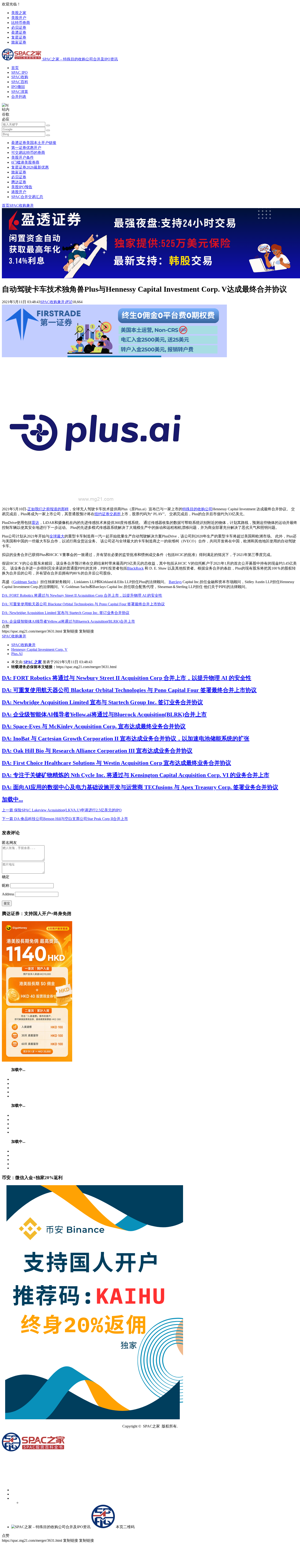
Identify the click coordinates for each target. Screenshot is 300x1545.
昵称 (5, 885)
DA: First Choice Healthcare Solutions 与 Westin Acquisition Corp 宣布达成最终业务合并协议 (116, 763)
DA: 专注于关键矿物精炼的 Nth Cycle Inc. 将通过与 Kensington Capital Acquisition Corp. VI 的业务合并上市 (135, 775)
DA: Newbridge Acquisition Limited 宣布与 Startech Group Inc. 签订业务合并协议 (65, 613)
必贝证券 (18, 27)
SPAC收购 (19, 77)
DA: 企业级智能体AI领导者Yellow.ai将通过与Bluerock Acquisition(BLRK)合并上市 (68, 621)
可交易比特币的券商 (28, 152)
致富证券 (18, 42)
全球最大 (56, 536)
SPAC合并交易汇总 (27, 197)
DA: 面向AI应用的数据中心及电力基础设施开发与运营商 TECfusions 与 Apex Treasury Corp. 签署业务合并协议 (140, 787)
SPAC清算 (19, 92)
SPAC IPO (19, 72)
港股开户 (18, 192)
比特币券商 (20, 23)
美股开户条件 (22, 157)
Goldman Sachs (25, 582)
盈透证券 (18, 32)
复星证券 (18, 37)
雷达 (35, 523)
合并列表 (18, 97)
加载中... (12, 799)
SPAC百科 (19, 82)
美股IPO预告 (21, 187)
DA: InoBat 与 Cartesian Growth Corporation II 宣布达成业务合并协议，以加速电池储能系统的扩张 (125, 739)
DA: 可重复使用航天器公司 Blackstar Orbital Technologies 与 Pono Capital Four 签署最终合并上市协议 (83, 604)
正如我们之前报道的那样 (48, 509)
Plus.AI (16, 654)
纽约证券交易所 (107, 514)
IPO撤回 (18, 87)
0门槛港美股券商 (25, 162)
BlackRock (135, 568)
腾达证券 (18, 182)
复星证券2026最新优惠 (30, 167)
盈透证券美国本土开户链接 (33, 143)
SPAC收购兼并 (21, 205)
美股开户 (18, 18)
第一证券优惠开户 (26, 148)
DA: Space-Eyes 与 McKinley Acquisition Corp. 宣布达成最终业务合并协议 (94, 726)
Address (8, 894)
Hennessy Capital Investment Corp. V (39, 649)
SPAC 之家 (32, 662)
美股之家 (18, 13)
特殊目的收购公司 (197, 509)
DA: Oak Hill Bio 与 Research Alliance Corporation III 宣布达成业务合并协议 (97, 751)
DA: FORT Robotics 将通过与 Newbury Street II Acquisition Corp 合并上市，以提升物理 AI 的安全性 (82, 595)
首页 (15, 68)
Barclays (175, 582)
